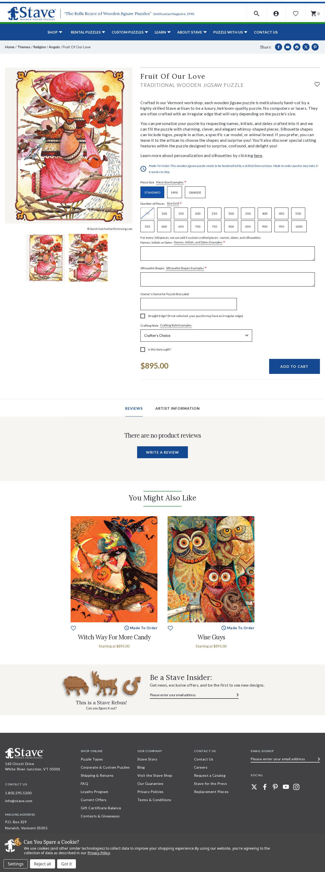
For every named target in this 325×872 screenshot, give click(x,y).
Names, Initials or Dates (200, 240)
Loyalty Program (94, 791)
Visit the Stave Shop (154, 775)
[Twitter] (254, 786)
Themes (23, 47)
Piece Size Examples (170, 182)
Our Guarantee (150, 783)
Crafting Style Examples (176, 325)
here (258, 155)
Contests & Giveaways (100, 816)
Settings (16, 864)
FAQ (84, 783)
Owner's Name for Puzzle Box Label (164, 294)
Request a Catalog (210, 775)
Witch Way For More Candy (114, 637)
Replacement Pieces (211, 791)
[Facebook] (278, 47)
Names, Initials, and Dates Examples (198, 242)
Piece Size (163, 182)
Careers (201, 767)
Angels (54, 47)
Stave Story (147, 759)
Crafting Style (166, 325)
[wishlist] (317, 84)
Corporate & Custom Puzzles (105, 767)
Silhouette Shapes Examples (185, 268)
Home (9, 47)
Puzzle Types (92, 759)
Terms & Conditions (154, 800)
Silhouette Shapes (173, 268)
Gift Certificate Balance (101, 808)
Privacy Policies (150, 791)
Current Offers (94, 800)
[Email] (287, 47)
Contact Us (266, 32)
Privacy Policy (99, 852)
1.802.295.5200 (18, 793)
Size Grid (173, 203)
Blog (141, 767)
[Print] (296, 47)
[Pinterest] (315, 47)
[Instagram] (296, 786)
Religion (39, 47)
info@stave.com (18, 801)
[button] (256, 13)
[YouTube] (285, 786)
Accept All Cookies (66, 863)
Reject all (42, 864)
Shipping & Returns (97, 775)
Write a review (162, 452)
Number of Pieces (161, 203)
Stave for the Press (210, 783)
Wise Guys (211, 637)
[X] (306, 47)
